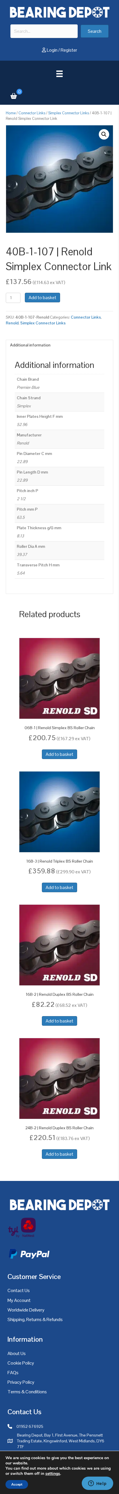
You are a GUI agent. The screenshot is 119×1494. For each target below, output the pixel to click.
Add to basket (42, 298)
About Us (17, 1353)
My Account (19, 1300)
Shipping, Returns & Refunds (35, 1319)
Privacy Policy (21, 1382)
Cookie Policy (21, 1363)
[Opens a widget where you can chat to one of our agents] (97, 1484)
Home (11, 113)
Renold (12, 323)
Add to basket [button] (59, 754)
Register (69, 50)
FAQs (13, 1373)
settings (52, 1473)
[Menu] (59, 73)
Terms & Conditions (27, 1392)
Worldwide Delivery (26, 1310)
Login (52, 50)
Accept (16, 1484)
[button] (95, 31)
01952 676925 (29, 1426)
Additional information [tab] (30, 345)
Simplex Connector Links (68, 113)
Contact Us (19, 1290)
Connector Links (31, 113)
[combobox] (44, 31)
